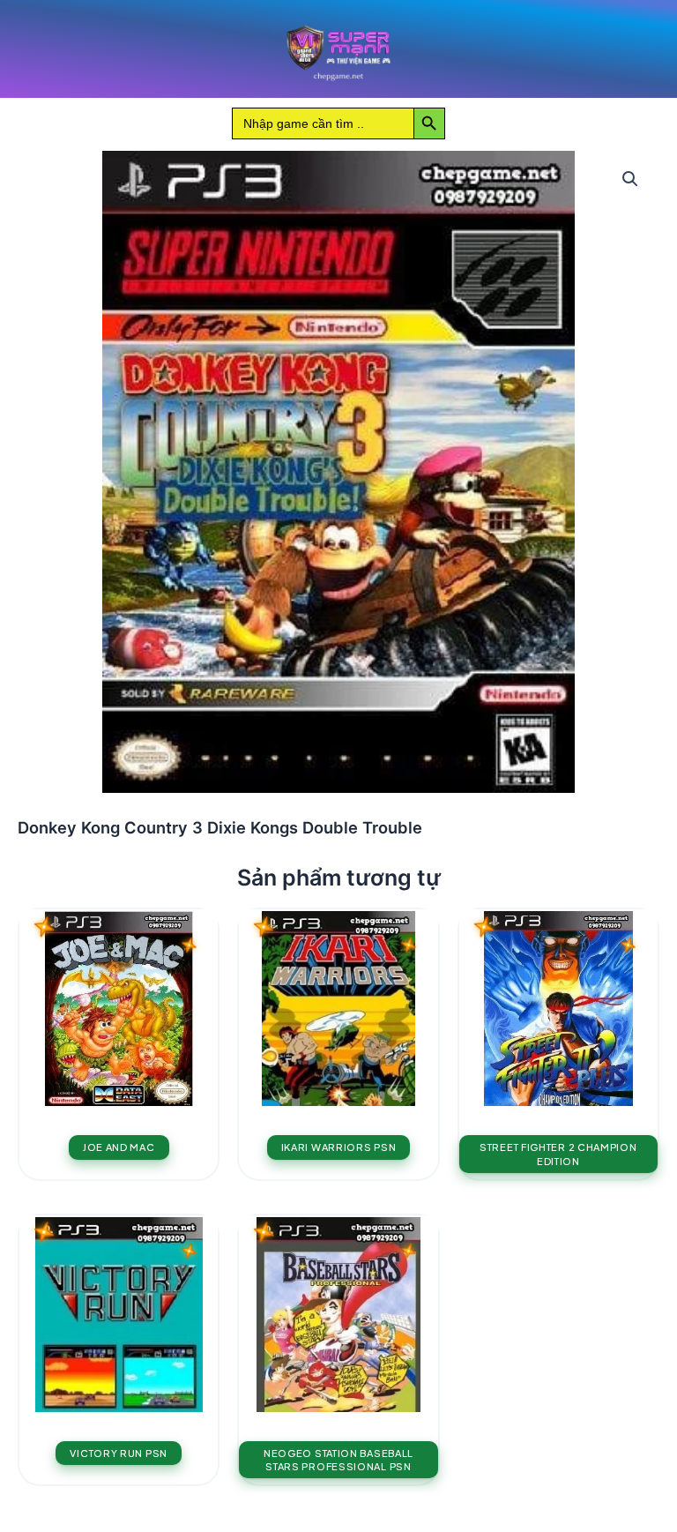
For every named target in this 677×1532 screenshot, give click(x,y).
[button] (630, 179)
